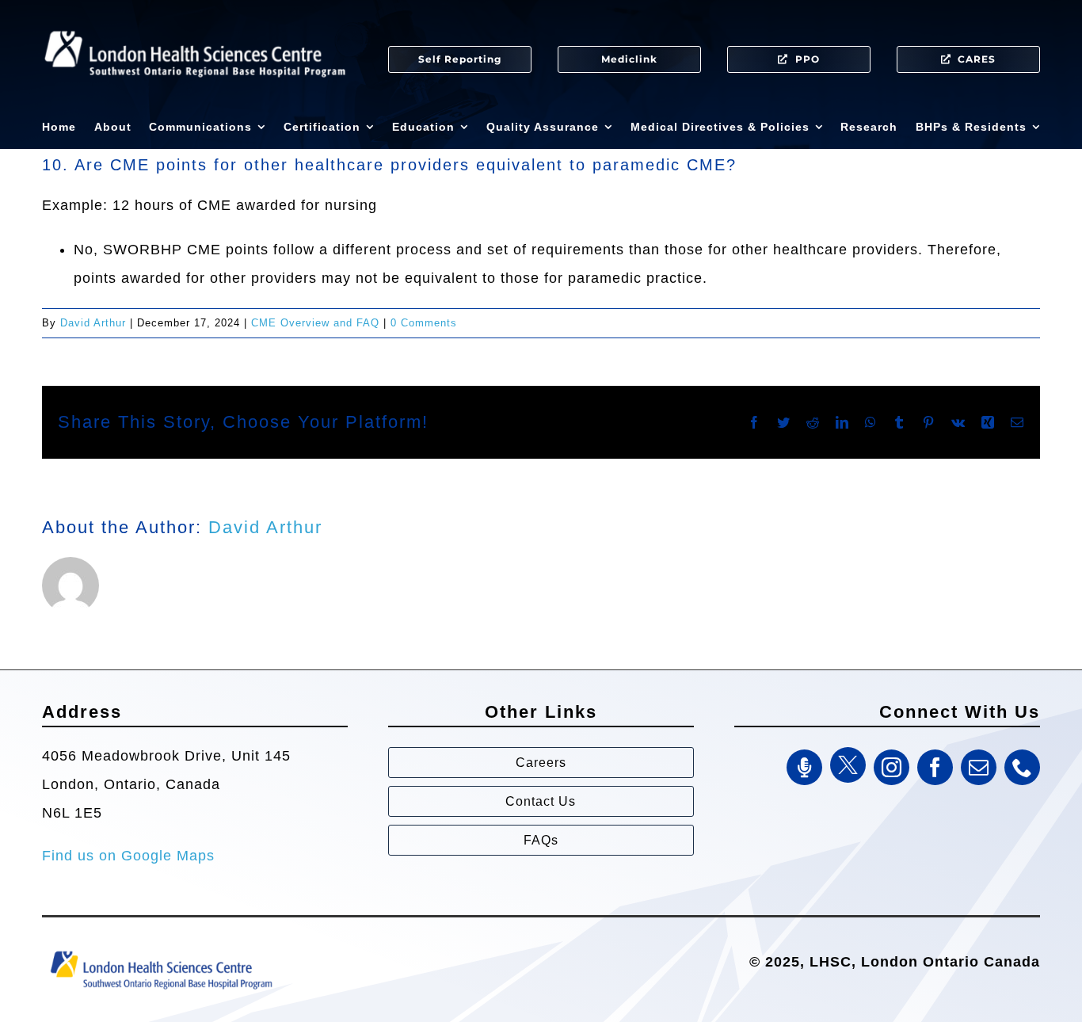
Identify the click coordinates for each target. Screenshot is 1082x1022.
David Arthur (93, 323)
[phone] (1022, 767)
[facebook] (935, 767)
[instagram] (891, 767)
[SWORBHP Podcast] (804, 767)
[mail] (978, 767)
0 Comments (424, 323)
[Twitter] (848, 765)
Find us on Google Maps (128, 856)
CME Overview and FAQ (315, 323)
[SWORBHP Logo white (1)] (195, 24)
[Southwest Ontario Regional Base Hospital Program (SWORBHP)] (161, 950)
